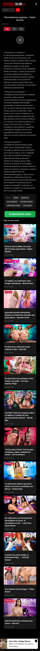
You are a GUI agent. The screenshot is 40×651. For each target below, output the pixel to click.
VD (14, 29)
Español (16, 197)
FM (21, 29)
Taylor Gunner (27, 205)
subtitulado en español (13, 205)
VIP (7, 29)
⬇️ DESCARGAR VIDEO (20, 214)
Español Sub (25, 197)
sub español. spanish (26, 201)
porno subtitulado (12, 201)
